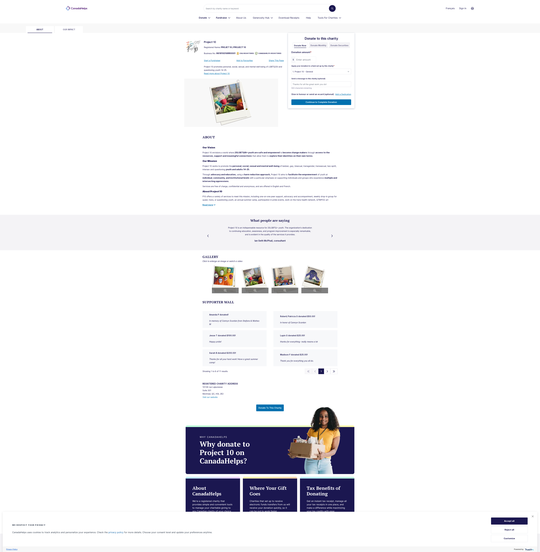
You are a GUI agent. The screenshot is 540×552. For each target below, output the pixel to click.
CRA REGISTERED (246, 53)
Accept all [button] (509, 521)
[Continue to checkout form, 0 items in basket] (473, 8)
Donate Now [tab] (300, 45)
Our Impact (69, 29)
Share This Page (276, 60)
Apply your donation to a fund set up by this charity (312, 66)
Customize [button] (509, 538)
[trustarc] (529, 549)
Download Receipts (289, 17)
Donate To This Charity (270, 408)
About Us (241, 17)
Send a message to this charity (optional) (308, 79)
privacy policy (115, 532)
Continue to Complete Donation (321, 102)
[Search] (332, 8)
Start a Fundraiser (212, 60)
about (39, 29)
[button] (533, 516)
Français (450, 8)
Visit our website (210, 397)
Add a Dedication (343, 94)
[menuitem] (204, 17)
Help (308, 17)
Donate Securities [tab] (339, 45)
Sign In (462, 8)
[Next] (327, 371)
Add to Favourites (244, 60)
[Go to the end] (334, 371)
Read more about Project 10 (217, 73)
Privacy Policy (12, 549)
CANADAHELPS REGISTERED (269, 53)
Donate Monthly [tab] (318, 45)
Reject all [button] (509, 529)
